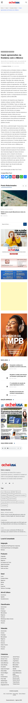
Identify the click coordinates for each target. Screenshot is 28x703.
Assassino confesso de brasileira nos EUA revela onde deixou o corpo (18, 366)
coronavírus (4, 505)
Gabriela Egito (4, 680)
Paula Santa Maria (17, 670)
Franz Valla (3, 678)
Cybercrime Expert (5, 668)
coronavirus (20, 502)
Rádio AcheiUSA (4, 566)
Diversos (3, 642)
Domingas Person (6, 66)
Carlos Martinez (4, 662)
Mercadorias (4, 612)
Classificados (5, 604)
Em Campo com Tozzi (6, 562)
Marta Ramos (16, 666)
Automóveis (3, 607)
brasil (18, 492)
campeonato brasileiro (20, 495)
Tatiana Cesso (16, 684)
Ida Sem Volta (4, 682)
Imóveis (2, 608)
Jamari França (16, 656)
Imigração (4, 543)
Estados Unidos (13, 8)
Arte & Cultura (5, 592)
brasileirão (10, 495)
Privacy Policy (15, 693)
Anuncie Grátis (9, 693)
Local (2, 528)
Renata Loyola (16, 678)
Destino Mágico (4, 672)
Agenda (2, 596)
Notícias (3, 549)
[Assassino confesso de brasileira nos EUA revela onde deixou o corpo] (4, 366)
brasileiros (4, 495)
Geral (7, 8)
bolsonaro (8, 492)
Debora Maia (4, 670)
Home (2, 8)
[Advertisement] (14, 28)
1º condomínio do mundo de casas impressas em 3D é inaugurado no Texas (17, 385)
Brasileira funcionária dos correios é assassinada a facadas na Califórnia (17, 393)
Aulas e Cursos (4, 644)
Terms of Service (22, 693)
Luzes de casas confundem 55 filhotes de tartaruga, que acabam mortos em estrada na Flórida (13, 531)
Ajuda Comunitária (5, 564)
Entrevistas (3, 558)
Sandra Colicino (16, 680)
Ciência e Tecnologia (5, 588)
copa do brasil (12, 498)
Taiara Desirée (16, 682)
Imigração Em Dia (5, 684)
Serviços (3, 616)
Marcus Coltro (16, 662)
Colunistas (4, 654)
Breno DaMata (4, 660)
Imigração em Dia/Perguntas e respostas (10, 545)
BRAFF (14, 492)
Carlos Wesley (4, 664)
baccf (3, 492)
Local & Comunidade (7, 539)
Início (4, 693)
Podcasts (4, 554)
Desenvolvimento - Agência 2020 (14, 700)
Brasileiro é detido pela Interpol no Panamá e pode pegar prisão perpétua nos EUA (18, 376)
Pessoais (3, 620)
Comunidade (4, 520)
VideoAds (4, 628)
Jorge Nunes (16, 660)
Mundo (2, 582)
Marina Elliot (15, 664)
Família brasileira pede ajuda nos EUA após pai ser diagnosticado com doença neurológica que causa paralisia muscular (14, 524)
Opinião (14, 668)
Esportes (3, 586)
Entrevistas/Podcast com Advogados (9, 547)
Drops (2, 674)
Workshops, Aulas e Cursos (7, 618)
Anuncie (3, 622)
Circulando (3, 666)
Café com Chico (4, 568)
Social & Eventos (5, 599)
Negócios (3, 560)
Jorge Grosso (16, 658)
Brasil (2, 209)
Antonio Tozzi (4, 658)
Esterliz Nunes (4, 676)
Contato (14, 695)
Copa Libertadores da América (9, 502)
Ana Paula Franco (5, 656)
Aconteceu (3, 595)
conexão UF (4, 498)
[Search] (26, 2)
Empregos (3, 611)
